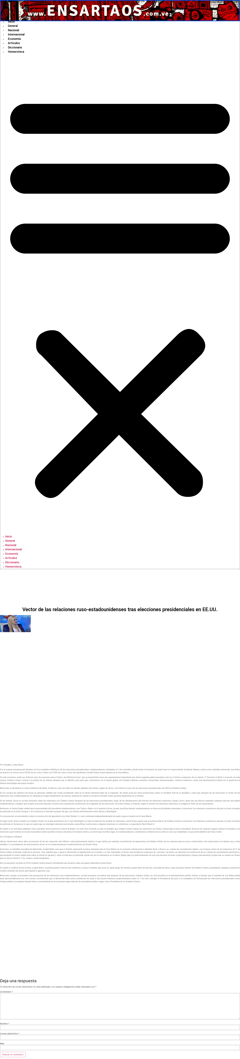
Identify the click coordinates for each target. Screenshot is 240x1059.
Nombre (4, 1024)
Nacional (13, 30)
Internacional (16, 34)
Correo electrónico (10, 1034)
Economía (14, 39)
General (13, 26)
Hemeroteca (16, 51)
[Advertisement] (120, 587)
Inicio (11, 21)
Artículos (14, 43)
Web (2, 1044)
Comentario (6, 992)
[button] (120, 294)
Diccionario (15, 47)
